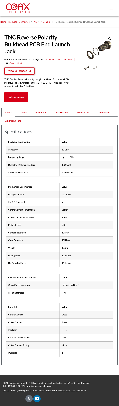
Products (12, 21)
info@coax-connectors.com (39, 386)
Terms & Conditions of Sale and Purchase (44, 390)
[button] (111, 8)
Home (3, 21)
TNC (34, 21)
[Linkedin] (37, 398)
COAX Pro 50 (15, 62)
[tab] (59, 116)
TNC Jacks (44, 21)
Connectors (24, 21)
